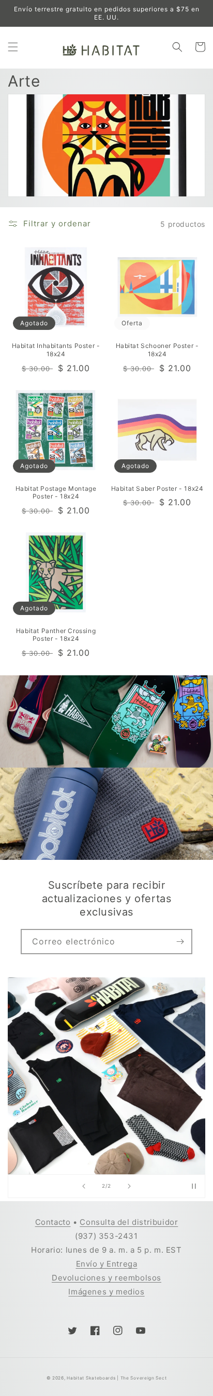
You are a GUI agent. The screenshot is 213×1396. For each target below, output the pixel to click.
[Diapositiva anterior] (83, 1186)
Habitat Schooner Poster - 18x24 (157, 350)
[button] (13, 47)
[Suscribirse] (180, 941)
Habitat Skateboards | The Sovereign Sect (116, 1378)
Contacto (53, 1222)
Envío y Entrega (107, 1264)
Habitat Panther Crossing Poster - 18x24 (56, 635)
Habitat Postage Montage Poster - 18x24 (56, 493)
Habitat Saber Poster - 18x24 (157, 488)
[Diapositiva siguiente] (129, 1186)
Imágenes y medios (106, 1292)
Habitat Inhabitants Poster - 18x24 (56, 350)
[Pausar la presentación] (193, 1186)
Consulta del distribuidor (129, 1222)
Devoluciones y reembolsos (106, 1278)
